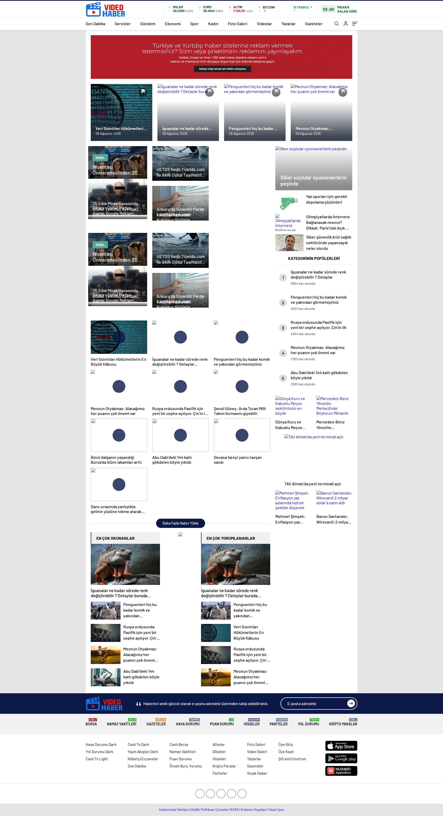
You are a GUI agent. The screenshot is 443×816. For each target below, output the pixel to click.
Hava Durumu (188, 722)
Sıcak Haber (257, 773)
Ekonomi (173, 23)
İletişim (183, 810)
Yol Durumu (308, 722)
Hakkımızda (167, 810)
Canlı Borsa (178, 744)
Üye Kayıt (286, 751)
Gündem (147, 23)
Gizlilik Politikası (202, 810)
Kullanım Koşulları (254, 810)
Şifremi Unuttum (292, 758)
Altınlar (219, 744)
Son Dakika (95, 23)
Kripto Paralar (343, 722)
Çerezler (222, 810)
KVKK (234, 810)
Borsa (91, 722)
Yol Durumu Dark (99, 751)
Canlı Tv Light (97, 758)
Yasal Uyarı (276, 810)
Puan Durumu (222, 722)
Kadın (213, 23)
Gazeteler (314, 23)
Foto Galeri (237, 23)
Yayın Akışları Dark (143, 751)
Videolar (264, 23)
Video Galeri (257, 751)
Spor (194, 23)
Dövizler (219, 751)
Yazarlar (288, 23)
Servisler (123, 23)
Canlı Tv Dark (138, 744)
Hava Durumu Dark (101, 744)
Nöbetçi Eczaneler (143, 758)
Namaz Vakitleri (121, 722)
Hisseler (252, 722)
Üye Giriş (285, 744)
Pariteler (279, 722)
